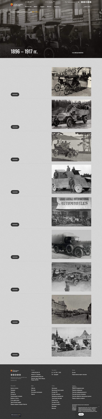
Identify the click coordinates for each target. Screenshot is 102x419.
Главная (13, 12)
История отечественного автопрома (24, 12)
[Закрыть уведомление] (99, 406)
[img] (17, 4)
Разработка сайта (14, 380)
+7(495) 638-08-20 (71, 2)
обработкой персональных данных (84, 408)
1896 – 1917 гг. (35, 12)
